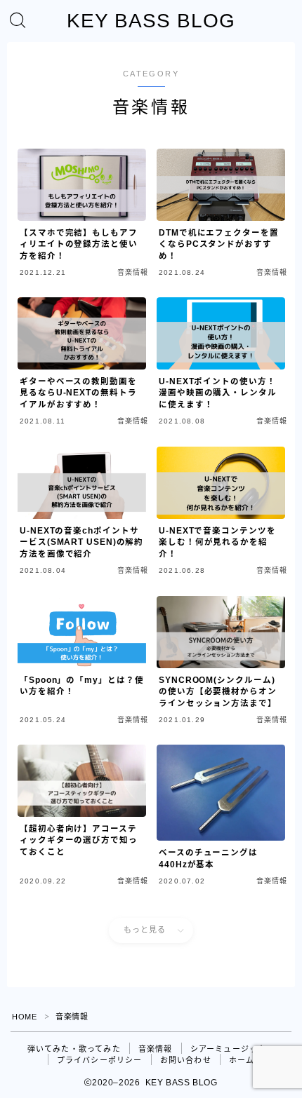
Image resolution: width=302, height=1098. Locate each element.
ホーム (242, 1060)
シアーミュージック (228, 1049)
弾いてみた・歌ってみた (74, 1049)
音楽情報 (155, 1049)
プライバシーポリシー (100, 1060)
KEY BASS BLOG (151, 21)
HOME (24, 1016)
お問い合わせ (185, 1060)
